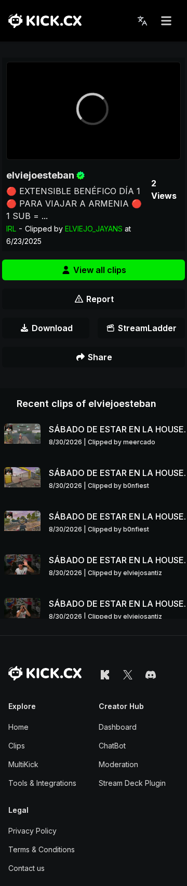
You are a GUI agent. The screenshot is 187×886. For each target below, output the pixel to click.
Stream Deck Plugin (132, 783)
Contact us (26, 868)
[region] (93, 111)
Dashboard (118, 727)
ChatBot (112, 745)
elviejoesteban (40, 175)
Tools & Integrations (42, 783)
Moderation (118, 764)
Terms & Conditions (41, 849)
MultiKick (23, 764)
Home (18, 727)
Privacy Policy (32, 830)
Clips (16, 745)
